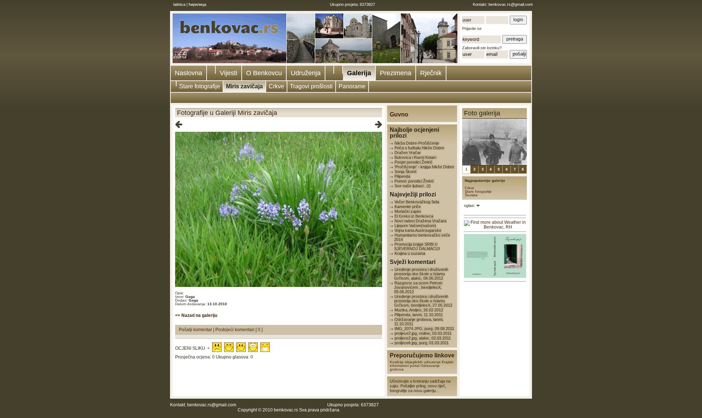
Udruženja (306, 73)
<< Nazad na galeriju (196, 315)
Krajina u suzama (410, 253)
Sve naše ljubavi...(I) (413, 186)
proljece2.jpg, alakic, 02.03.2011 (423, 338)
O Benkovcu (264, 73)
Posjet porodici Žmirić (414, 162)
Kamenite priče (408, 206)
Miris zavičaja (244, 86)
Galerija (359, 73)
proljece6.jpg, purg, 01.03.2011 (422, 343)
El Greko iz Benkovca (414, 216)
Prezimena (395, 73)
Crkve (276, 86)
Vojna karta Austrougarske (418, 230)
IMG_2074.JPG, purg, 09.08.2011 (424, 328)
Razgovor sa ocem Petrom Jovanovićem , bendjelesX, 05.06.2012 (418, 287)
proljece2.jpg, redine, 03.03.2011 (423, 333)
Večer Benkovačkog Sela (417, 202)
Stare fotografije (199, 86)
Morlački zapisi (408, 211)
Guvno (399, 114)
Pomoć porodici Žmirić (414, 181)
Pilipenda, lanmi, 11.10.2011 (419, 314)
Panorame (352, 86)
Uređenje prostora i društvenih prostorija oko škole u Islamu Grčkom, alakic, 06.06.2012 (421, 273)
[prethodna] (178, 125)
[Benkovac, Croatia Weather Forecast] (495, 227)
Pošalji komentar (196, 329)
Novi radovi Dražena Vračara (420, 221)
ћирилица (197, 4)
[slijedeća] (378, 125)
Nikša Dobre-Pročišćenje (417, 143)
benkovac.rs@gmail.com (510, 4)
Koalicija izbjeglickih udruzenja (415, 362)
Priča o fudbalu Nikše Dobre (419, 148)
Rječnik (431, 73)
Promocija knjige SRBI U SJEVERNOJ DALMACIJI (417, 246)
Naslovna (188, 73)
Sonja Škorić (406, 171)
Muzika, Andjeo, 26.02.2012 (419, 310)
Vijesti (228, 73)
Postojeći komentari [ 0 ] (239, 329)
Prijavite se (472, 28)
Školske (471, 195)
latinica (179, 4)
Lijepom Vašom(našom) (415, 225)
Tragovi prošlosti (311, 86)
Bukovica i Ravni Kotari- (416, 157)
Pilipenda (402, 176)
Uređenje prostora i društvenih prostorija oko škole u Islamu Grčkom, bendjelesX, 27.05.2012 (423, 300)
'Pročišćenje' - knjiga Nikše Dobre (424, 167)
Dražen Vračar (408, 152)
